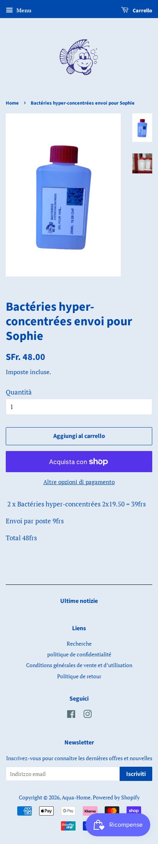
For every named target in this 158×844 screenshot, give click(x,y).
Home (12, 103)
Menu (23, 10)
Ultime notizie (79, 601)
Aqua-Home (76, 797)
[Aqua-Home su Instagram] (87, 715)
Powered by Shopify (116, 797)
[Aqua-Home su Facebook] (71, 715)
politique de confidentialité (79, 654)
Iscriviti (136, 774)
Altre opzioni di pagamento (79, 482)
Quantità (19, 392)
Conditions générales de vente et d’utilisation (79, 665)
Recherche (79, 643)
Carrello (142, 11)
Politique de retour (79, 676)
